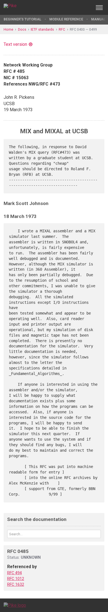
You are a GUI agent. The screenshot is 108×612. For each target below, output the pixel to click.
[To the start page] (15, 605)
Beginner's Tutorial (22, 19)
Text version (15, 44)
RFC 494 (14, 573)
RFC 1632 (15, 584)
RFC (62, 29)
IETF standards (42, 29)
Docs (22, 29)
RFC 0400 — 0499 (83, 29)
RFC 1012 (15, 578)
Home (8, 29)
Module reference (66, 19)
